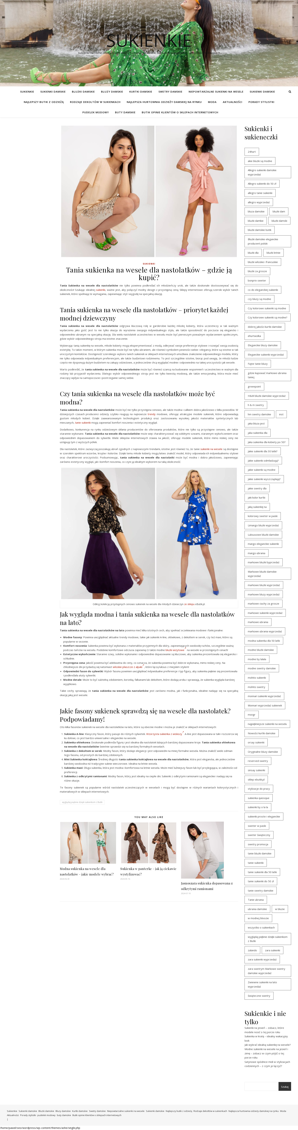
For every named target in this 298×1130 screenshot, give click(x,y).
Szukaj (285, 1086)
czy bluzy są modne (259, 299)
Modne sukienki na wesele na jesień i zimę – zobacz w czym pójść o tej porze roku (266, 1053)
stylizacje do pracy (259, 788)
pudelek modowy (95, 112)
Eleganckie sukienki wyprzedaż (266, 354)
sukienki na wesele (211, 449)
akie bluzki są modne (260, 161)
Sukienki (149, 263)
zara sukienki (272, 950)
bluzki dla (253, 252)
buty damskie (125, 112)
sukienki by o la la (258, 807)
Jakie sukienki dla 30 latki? (262, 451)
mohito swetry (256, 687)
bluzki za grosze (257, 271)
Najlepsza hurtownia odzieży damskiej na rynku (164, 102)
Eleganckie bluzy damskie (263, 345)
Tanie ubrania (256, 899)
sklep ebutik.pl (256, 779)
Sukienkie (27, 91)
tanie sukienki (83, 422)
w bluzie (280, 909)
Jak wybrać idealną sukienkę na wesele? (268, 1044)
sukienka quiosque (258, 798)
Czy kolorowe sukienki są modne (267, 308)
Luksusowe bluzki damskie (263, 534)
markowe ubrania (258, 622)
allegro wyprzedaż (259, 202)
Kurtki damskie (140, 91)
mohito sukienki (257, 677)
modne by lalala (257, 659)
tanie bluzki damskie (259, 853)
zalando (252, 950)
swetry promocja (258, 844)
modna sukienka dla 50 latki (264, 640)
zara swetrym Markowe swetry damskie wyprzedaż (266, 971)
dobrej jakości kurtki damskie (265, 326)
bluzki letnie (273, 252)
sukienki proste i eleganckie (264, 816)
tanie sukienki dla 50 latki (262, 872)
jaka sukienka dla (257, 432)
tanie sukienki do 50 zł (261, 881)
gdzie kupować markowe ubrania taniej (267, 375)
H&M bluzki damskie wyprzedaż (267, 396)
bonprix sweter (257, 280)
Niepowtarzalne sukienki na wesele (216, 91)
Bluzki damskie (83, 91)
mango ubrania (256, 553)
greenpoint (254, 386)
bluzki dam (279, 211)
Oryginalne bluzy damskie (263, 751)
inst (281, 414)
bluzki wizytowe (175, 650)
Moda (212, 102)
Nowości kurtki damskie (261, 733)
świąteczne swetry (259, 995)
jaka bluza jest (256, 423)
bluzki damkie (256, 220)
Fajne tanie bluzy (258, 363)
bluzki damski (279, 220)
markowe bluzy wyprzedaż (264, 594)
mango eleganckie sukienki (263, 543)
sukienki (100, 289)
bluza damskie (256, 211)
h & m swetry (256, 405)
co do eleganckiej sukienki (263, 289)
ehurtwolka (254, 336)
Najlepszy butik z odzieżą (44, 102)
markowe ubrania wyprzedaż (265, 631)
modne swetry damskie (262, 668)
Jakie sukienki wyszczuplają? (264, 479)
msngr (251, 714)
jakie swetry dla (257, 488)
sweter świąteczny (259, 835)
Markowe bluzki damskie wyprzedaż (262, 574)
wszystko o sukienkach (261, 927)
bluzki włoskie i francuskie (263, 262)
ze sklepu (189, 604)
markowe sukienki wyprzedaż (265, 613)
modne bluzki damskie (261, 650)
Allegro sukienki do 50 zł (262, 183)
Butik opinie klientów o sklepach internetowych (180, 112)
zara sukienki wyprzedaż (262, 959)
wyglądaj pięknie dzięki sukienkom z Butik (82, 802)
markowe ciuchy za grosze (263, 603)
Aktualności (232, 102)
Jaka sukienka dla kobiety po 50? (267, 442)
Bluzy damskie (112, 91)
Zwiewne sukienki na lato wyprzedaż (262, 984)
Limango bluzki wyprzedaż (263, 525)
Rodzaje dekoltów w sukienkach (95, 102)
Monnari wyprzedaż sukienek (265, 705)
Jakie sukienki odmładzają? (263, 460)
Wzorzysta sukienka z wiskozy (164, 734)
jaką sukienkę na (257, 507)
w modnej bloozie (258, 918)
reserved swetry (258, 761)
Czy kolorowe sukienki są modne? (267, 317)
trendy (152, 414)
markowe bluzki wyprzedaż (264, 585)
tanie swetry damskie (260, 890)
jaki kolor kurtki (256, 497)
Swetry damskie (170, 91)
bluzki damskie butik (259, 230)
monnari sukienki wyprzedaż (264, 696)
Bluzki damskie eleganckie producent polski (263, 241)
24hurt (252, 151)
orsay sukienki (256, 742)
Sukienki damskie (53, 91)
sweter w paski (257, 825)
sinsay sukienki (256, 770)
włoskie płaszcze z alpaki (127, 667)
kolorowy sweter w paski (262, 516)
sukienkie (149, 40)
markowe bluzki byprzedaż (263, 562)
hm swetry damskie (259, 414)
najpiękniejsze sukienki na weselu (267, 724)
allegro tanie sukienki (260, 193)
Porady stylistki (261, 102)
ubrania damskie (257, 909)
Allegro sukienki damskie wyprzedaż (262, 172)
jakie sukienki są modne (261, 469)
